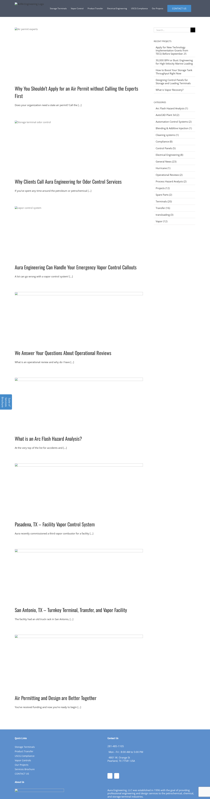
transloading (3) (164, 214)
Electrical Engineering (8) (169, 154)
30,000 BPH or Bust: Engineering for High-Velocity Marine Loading (174, 62)
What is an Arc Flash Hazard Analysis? (48, 438)
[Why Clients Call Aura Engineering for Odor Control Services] (79, 147)
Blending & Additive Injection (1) (174, 128)
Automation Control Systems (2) (173, 121)
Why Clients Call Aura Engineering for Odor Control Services (68, 181)
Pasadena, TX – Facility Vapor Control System (55, 524)
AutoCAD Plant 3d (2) (167, 115)
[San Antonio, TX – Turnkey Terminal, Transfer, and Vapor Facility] (79, 575)
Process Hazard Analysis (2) (171, 181)
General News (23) (166, 161)
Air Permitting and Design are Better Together (55, 698)
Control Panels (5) (166, 148)
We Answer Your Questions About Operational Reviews (63, 352)
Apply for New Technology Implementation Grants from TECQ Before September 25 (172, 50)
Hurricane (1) (163, 168)
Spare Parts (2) (164, 194)
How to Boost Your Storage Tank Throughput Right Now (174, 71)
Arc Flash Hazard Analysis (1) (172, 108)
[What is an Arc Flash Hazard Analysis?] (79, 404)
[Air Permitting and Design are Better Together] (79, 662)
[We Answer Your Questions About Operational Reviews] (79, 318)
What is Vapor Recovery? (169, 89)
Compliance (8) (164, 141)
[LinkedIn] (116, 776)
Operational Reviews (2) (169, 174)
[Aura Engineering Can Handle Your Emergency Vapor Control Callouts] (79, 232)
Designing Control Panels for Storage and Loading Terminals (173, 81)
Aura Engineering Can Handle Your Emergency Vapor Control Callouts (75, 267)
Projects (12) (163, 188)
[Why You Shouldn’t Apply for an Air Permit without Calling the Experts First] (79, 54)
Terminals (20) (164, 201)
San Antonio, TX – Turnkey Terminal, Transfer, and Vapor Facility (71, 610)
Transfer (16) (163, 208)
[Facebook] (109, 776)
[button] (6, 402)
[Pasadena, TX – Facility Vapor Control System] (79, 489)
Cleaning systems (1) (167, 135)
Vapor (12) (161, 221)
